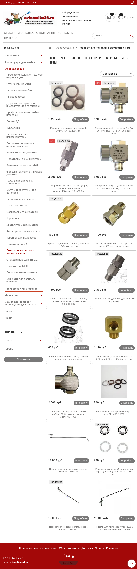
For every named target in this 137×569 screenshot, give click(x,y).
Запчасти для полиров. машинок (20, 280)
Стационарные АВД (18, 84)
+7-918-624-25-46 (14, 558)
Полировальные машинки (21, 272)
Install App (68, 563)
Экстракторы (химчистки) (22, 225)
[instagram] (68, 556)
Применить (23, 359)
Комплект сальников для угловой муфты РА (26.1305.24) (68, 129)
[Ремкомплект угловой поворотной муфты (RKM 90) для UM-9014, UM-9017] (114, 439)
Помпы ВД (12, 121)
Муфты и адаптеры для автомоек (21, 191)
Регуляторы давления (20, 199)
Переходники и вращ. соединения (19, 182)
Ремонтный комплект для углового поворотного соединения (68, 357)
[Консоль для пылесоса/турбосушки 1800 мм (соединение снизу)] (114, 496)
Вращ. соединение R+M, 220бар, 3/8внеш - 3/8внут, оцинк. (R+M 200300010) (68, 301)
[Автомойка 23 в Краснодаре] (30, 17)
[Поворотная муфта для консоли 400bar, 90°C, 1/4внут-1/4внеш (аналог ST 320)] (68, 381)
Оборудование (65, 48)
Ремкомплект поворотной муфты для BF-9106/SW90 (114, 413)
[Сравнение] (109, 17)
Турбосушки (13, 128)
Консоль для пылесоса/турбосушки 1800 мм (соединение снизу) (114, 528)
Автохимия (12, 56)
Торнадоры (13, 218)
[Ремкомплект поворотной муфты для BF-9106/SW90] (114, 381)
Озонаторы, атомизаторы (22, 212)
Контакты (65, 33)
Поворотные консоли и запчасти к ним (20, 252)
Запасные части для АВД (22, 165)
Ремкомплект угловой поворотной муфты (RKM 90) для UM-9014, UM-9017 (114, 472)
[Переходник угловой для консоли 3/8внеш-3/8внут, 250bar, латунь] (114, 326)
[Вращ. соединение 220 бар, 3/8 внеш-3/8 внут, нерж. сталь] (114, 213)
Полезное (11, 38)
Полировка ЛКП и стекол (21, 289)
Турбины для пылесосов (21, 238)
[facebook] (64, 556)
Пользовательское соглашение (38, 548)
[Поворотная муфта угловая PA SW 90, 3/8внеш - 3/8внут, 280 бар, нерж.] (114, 155)
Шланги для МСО (17, 266)
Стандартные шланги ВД (22, 260)
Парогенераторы (16, 206)
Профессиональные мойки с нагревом (23, 113)
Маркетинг (12, 295)
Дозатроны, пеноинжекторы (23, 159)
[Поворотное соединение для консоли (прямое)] (114, 268)
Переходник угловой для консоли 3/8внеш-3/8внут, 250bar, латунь (114, 357)
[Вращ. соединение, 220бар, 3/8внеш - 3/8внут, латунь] (68, 213)
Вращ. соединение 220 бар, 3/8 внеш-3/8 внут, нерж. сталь (114, 245)
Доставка (26, 33)
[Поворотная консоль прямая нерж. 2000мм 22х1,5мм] (68, 496)
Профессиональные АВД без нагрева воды (24, 76)
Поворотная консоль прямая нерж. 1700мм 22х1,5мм (68, 470)
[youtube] (72, 556)
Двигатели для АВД (19, 244)
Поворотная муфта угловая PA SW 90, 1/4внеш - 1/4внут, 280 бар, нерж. (114, 131)
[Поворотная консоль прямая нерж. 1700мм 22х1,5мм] (68, 439)
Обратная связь (69, 548)
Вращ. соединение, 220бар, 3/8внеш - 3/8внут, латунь (68, 245)
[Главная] (50, 48)
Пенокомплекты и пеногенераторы (17, 135)
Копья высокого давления (22, 152)
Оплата (9, 33)
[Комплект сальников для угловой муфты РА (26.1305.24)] (68, 98)
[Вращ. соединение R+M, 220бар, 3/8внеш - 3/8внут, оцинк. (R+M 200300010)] (68, 268)
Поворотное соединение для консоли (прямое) (114, 300)
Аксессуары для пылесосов (23, 231)
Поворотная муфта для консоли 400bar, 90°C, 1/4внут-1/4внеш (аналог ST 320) (68, 414)
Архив (8, 318)
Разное (9, 311)
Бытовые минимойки (19, 90)
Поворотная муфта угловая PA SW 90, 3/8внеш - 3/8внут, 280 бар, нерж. (114, 188)
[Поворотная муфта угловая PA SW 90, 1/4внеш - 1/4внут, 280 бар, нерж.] (114, 98)
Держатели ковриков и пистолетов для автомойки (23, 104)
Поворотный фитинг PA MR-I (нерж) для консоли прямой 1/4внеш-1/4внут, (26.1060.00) (68, 188)
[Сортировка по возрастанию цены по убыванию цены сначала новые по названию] (117, 74)
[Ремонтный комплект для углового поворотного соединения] (68, 326)
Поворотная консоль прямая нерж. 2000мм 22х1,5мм (68, 528)
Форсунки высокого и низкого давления (24, 173)
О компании (45, 33)
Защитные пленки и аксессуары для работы (21, 303)
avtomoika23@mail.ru (15, 562)
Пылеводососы (15, 97)
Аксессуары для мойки (20, 62)
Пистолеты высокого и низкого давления (20, 145)
